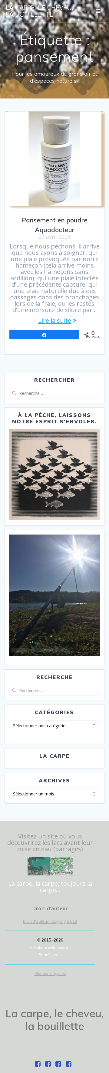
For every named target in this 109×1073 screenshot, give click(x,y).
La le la (39, 11)
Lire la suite (54, 320)
